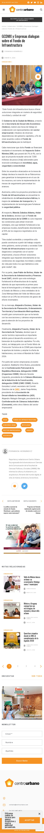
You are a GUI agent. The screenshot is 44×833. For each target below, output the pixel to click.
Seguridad (7, 435)
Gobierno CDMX (9, 425)
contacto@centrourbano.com (18, 804)
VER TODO (37, 676)
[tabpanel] (22, 615)
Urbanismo (12, 26)
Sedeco (30, 430)
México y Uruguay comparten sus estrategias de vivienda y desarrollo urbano (31, 608)
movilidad (26, 425)
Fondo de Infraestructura (24, 420)
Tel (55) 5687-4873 (15, 810)
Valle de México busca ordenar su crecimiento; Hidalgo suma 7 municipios (32, 581)
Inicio (4, 26)
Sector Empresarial (11, 430)
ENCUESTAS (8, 676)
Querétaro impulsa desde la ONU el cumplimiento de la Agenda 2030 (31, 637)
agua (5, 420)
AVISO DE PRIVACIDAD (22, 830)
